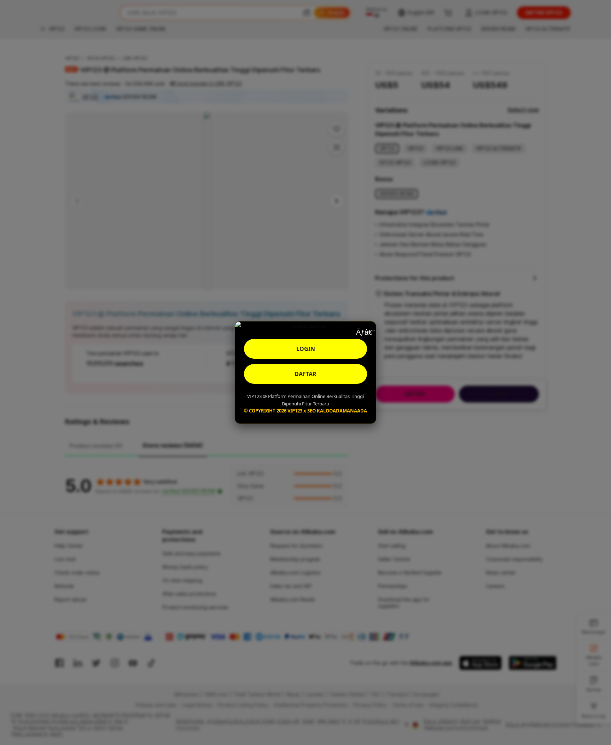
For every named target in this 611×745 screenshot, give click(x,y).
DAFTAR (305, 374)
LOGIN (305, 349)
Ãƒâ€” (365, 332)
